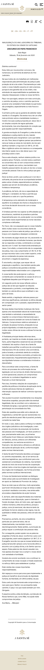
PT (32, 31)
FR (24, 31)
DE (12, 31)
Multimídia (22, 59)
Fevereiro (18, 13)
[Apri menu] (41, 4)
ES (21, 31)
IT (28, 31)
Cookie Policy (22, 661)
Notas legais (22, 658)
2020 (12, 13)
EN (16, 31)
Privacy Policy (22, 664)
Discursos (5, 13)
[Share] (40, 22)
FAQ (22, 656)
